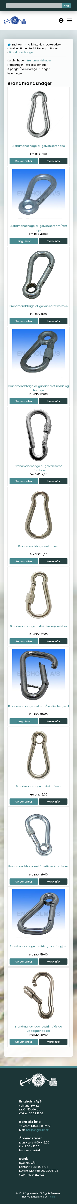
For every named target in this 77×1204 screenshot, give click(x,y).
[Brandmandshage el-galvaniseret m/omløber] (38, 460)
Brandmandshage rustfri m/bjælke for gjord (38, 706)
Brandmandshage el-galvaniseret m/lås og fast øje (38, 388)
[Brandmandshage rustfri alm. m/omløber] (38, 620)
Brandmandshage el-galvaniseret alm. (38, 146)
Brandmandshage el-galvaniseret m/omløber (38, 468)
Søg (66, 5)
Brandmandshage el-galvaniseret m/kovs (39, 306)
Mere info (53, 161)
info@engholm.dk (37, 1130)
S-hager (44, 69)
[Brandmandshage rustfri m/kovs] (38, 780)
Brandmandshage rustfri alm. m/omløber (38, 626)
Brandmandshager (39, 60)
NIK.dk (51, 1196)
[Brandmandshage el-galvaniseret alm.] (38, 140)
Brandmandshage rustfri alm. (38, 546)
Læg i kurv (23, 241)
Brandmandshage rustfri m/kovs (38, 786)
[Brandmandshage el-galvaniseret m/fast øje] (38, 220)
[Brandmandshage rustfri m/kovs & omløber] (38, 860)
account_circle (61, 20)
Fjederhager (15, 65)
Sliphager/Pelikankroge (22, 69)
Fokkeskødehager (36, 65)
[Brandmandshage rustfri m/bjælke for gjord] (38, 700)
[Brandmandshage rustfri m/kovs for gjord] (38, 940)
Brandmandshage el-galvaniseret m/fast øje (38, 228)
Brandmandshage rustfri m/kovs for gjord (38, 946)
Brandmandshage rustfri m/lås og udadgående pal (38, 1029)
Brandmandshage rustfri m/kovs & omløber (38, 866)
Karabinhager (16, 60)
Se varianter (23, 161)
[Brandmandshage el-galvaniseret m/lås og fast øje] (38, 380)
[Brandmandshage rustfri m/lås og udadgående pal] (38, 1020)
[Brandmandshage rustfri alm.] (38, 540)
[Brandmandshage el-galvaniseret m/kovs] (38, 300)
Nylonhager (14, 73)
